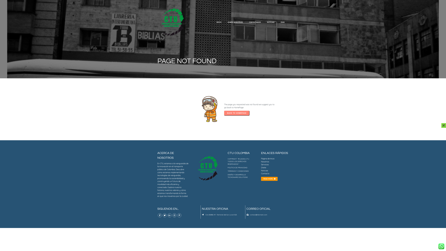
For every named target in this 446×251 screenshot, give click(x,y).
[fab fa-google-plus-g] (170, 215)
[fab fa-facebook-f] (160, 215)
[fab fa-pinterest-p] (179, 215)
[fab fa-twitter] (165, 215)
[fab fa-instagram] (174, 215)
